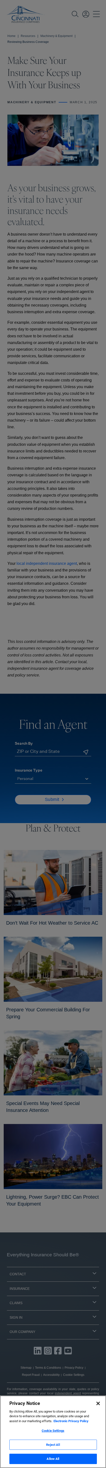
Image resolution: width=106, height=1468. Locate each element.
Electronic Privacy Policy (70, 1421)
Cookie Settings (53, 1431)
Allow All (53, 1459)
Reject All (53, 1445)
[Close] (98, 1403)
